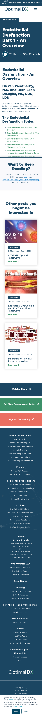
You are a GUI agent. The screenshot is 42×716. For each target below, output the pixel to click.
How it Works (20, 439)
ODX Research (31, 54)
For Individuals (20, 619)
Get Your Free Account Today (20, 404)
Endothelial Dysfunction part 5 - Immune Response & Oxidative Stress (23, 152)
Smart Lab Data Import (20, 443)
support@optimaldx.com (21, 554)
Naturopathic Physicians (20, 485)
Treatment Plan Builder (20, 457)
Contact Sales (5, 2)
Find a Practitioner (20, 622)
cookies (11, 699)
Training (20, 588)
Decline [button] (25, 711)
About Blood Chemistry (20, 567)
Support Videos (20, 657)
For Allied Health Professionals (20, 605)
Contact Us (20, 653)
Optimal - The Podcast (20, 523)
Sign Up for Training (19, 420)
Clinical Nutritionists (20, 499)
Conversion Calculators (20, 520)
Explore (20, 505)
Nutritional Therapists (20, 609)
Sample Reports (20, 450)
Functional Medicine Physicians (20, 488)
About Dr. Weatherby (20, 598)
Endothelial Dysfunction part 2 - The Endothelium (23, 134)
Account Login (21, 540)
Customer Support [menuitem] (15, 2)
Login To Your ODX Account (20, 474)
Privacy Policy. (17, 706)
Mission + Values (20, 632)
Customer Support (20, 650)
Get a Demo (20, 581)
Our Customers (20, 640)
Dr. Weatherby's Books (20, 527)
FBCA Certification (20, 595)
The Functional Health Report (20, 446)
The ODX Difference (20, 575)
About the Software (20, 436)
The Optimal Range (20, 571)
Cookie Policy (21, 694)
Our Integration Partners (20, 643)
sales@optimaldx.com (21, 557)
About (20, 629)
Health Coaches (20, 612)
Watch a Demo (20, 389)
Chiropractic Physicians (20, 492)
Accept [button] (16, 711)
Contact (21, 537)
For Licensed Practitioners (20, 481)
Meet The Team (20, 636)
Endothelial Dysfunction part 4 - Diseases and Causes (21, 146)
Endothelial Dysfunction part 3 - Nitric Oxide (21, 140)
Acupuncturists (20, 495)
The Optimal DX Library (20, 509)
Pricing (20, 467)
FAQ (20, 660)
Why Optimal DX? (20, 564)
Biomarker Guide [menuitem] (29, 2)
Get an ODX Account (20, 471)
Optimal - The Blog (20, 516)
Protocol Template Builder (20, 454)
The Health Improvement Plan (20, 461)
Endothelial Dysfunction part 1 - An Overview (22, 128)
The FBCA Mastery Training (20, 591)
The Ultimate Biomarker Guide (20, 513)
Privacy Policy (21, 687)
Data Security (21, 691)
